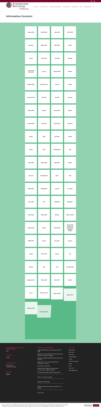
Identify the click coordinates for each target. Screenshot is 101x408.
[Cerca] (93, 6)
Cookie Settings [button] (88, 405)
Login (7, 351)
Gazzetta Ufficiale (73, 356)
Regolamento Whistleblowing (43, 381)
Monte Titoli (71, 352)
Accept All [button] (96, 405)
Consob (70, 359)
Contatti (8, 357)
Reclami (8, 374)
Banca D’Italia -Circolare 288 (43, 366)
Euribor (70, 363)
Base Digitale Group (73, 370)
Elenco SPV (71, 354)
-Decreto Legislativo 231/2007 (48, 370)
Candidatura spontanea (11, 366)
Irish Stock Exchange (73, 361)
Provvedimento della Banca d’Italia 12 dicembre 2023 (48, 372)
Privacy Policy (40, 392)
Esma (70, 365)
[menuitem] (91, 1)
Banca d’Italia (72, 350)
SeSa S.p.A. (71, 368)
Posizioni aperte (9, 365)
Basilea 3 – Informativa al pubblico (44, 377)
